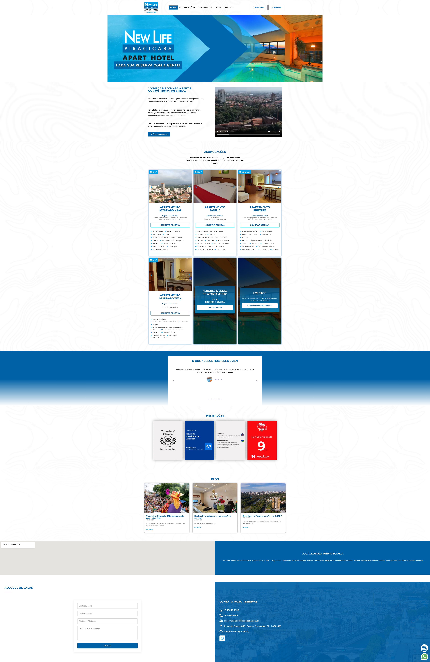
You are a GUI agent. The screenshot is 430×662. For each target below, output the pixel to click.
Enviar (107, 646)
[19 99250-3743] (221, 610)
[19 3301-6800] (221, 615)
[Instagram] (222, 638)
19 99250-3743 (231, 610)
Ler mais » (149, 529)
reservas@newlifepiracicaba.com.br (241, 621)
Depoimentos (205, 7)
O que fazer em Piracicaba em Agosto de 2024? (262, 516)
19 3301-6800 (231, 615)
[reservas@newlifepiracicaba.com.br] (221, 621)
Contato (228, 7)
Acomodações (187, 7)
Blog (218, 7)
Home (173, 7)
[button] (151, 186)
